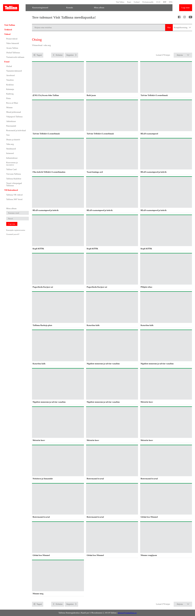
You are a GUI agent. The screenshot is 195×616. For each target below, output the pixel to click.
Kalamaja (10, 89)
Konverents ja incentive (12, 163)
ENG (170, 2)
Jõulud (9, 66)
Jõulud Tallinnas (13, 52)
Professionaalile (147, 2)
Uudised (137, 2)
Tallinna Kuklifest (13, 178)
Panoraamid (11, 126)
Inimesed (10, 153)
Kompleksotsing (181, 27)
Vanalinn (10, 80)
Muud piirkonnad (13, 112)
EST (164, 2)
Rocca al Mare (12, 103)
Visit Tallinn (120, 2)
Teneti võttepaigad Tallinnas (14, 184)
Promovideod (11, 39)
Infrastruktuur (12, 158)
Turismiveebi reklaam (15, 57)
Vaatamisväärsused (14, 71)
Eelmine (59, 55)
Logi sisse (185, 7)
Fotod (6, 62)
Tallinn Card (11, 169)
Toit (8, 135)
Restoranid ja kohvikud (16, 130)
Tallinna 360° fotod (14, 199)
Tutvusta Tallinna (13, 174)
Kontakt (69, 7)
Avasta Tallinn (12, 48)
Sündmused (11, 149)
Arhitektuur (11, 121)
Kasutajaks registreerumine (15, 230)
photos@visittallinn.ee (127, 613)
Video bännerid (12, 43)
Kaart (129, 2)
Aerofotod (10, 75)
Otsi (169, 27)
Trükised (8, 29)
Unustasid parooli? (12, 234)
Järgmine (70, 55)
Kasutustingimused (40, 7)
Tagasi (39, 55)
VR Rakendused (11, 190)
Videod (7, 34)
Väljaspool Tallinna (14, 116)
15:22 (158, 2)
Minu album (99, 7)
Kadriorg (10, 94)
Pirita (8, 98)
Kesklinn (10, 85)
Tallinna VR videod (14, 195)
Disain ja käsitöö (13, 139)
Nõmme (9, 107)
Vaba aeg (10, 144)
